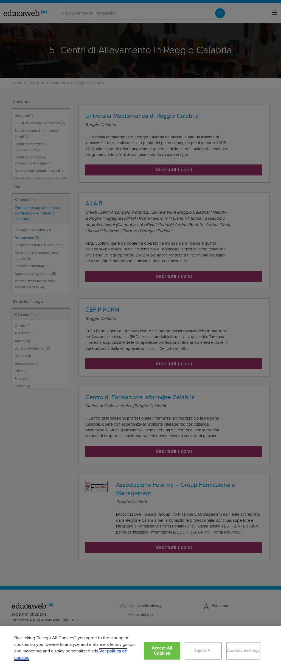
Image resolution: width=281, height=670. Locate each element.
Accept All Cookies (162, 651)
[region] (140, 648)
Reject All (203, 650)
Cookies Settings (243, 650)
